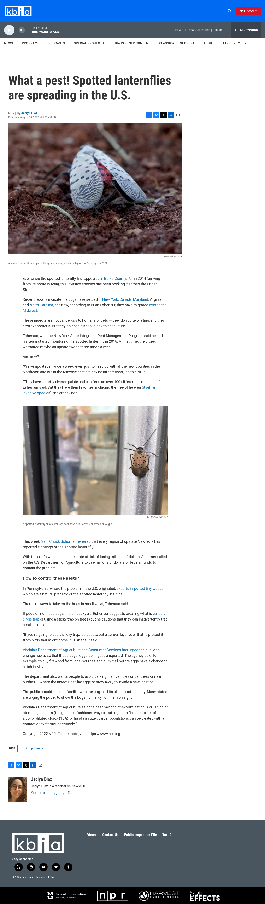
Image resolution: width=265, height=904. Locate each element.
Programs (31, 43)
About (209, 43)
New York (110, 299)
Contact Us (110, 834)
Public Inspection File (140, 834)
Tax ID (166, 834)
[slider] (28, 30)
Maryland (140, 299)
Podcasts (56, 43)
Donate (250, 11)
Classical (167, 43)
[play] (9, 30)
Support (187, 43)
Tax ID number (234, 43)
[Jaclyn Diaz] (17, 789)
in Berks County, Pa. (116, 278)
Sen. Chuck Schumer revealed (66, 541)
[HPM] (159, 896)
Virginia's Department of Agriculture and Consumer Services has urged (80, 650)
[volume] (21, 30)
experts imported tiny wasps (140, 588)
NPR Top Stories (32, 748)
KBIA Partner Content (131, 43)
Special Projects (89, 43)
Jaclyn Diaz (29, 113)
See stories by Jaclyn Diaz (53, 792)
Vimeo (92, 834)
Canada (125, 299)
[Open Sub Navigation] (16, 43)
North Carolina (41, 305)
